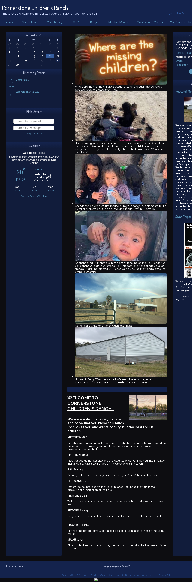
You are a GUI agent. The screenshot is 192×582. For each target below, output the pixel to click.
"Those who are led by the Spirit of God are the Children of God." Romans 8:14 (49, 13)
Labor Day (22, 79)
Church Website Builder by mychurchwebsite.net (133, 575)
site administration (15, 566)
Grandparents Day (27, 91)
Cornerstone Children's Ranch (35, 7)
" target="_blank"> (174, 13)
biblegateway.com (34, 133)
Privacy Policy (165, 575)
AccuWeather (40, 196)
